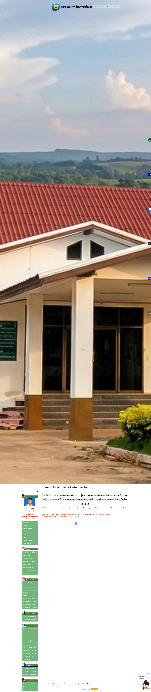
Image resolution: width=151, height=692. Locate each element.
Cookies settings (86, 689)
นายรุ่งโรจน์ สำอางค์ (29, 514)
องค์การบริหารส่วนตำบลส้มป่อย (76, 6)
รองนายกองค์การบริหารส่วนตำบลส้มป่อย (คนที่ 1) (30, 517)
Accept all (94, 689)
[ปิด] (147, 673)
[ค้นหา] (37, 492)
